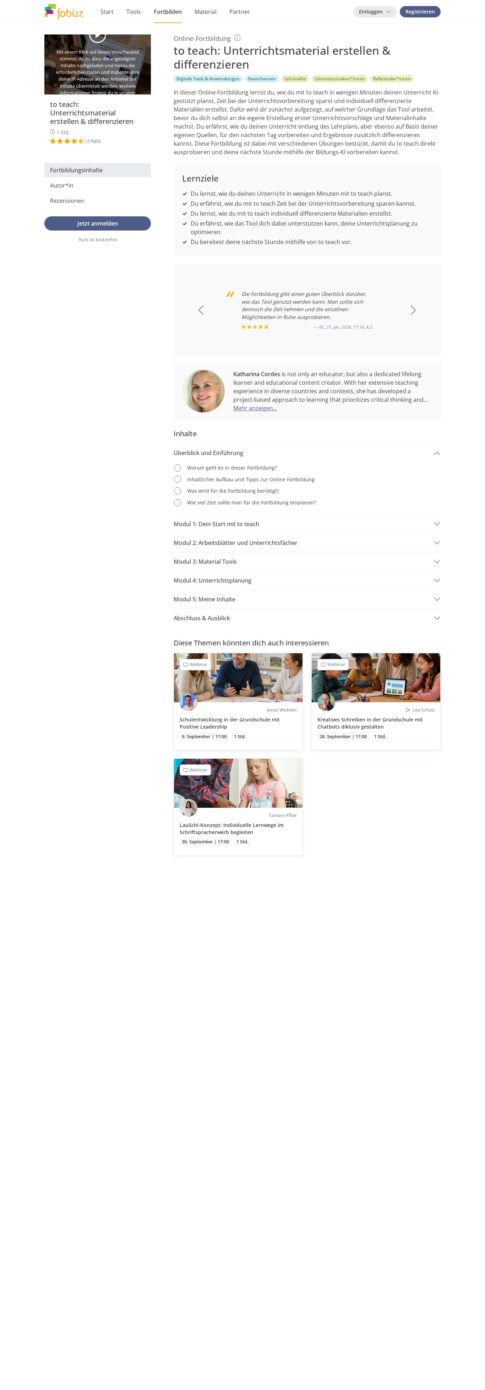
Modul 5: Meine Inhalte (204, 599)
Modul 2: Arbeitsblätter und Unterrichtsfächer (236, 543)
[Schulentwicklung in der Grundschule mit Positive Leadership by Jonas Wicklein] (238, 701)
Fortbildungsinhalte (76, 170)
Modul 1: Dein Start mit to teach (216, 524)
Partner (239, 12)
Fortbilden (168, 12)
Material (206, 12)
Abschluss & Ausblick (202, 618)
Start (107, 12)
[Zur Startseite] (63, 11)
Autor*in (61, 185)
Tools (133, 12)
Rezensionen (67, 201)
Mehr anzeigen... (255, 408)
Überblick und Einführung (208, 453)
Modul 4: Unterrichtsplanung (212, 580)
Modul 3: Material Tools (205, 562)
